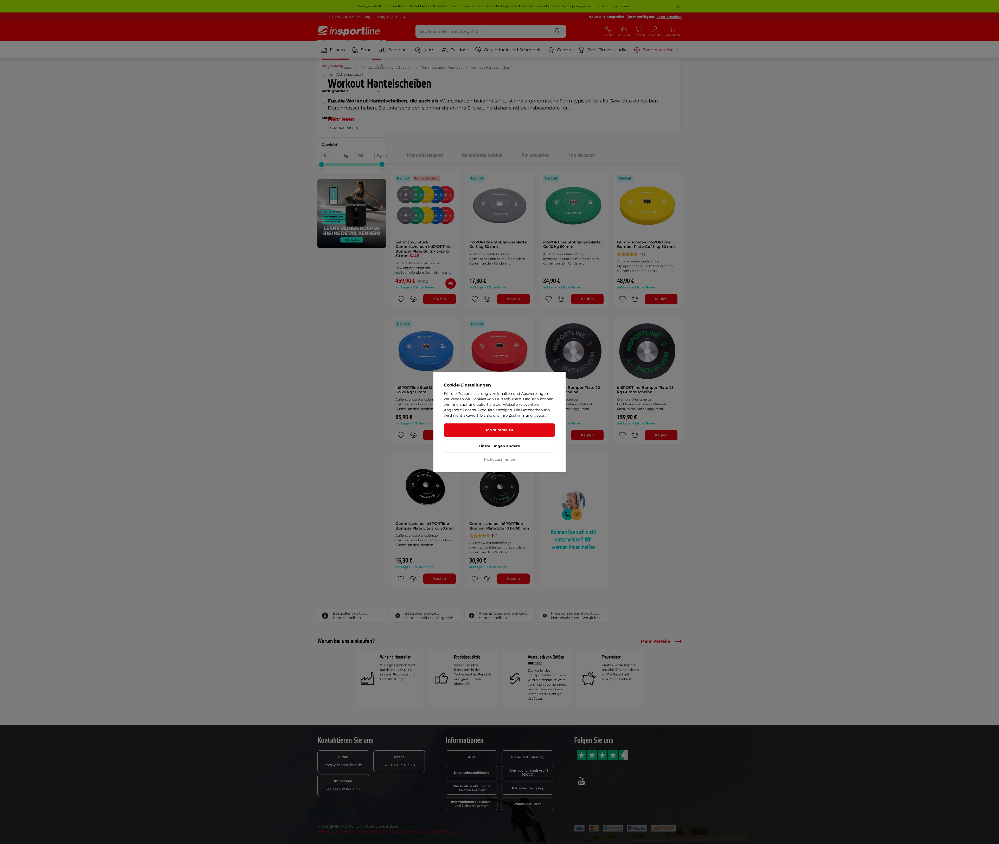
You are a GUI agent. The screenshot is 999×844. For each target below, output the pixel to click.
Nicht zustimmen (499, 459)
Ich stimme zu (499, 430)
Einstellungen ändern (499, 446)
